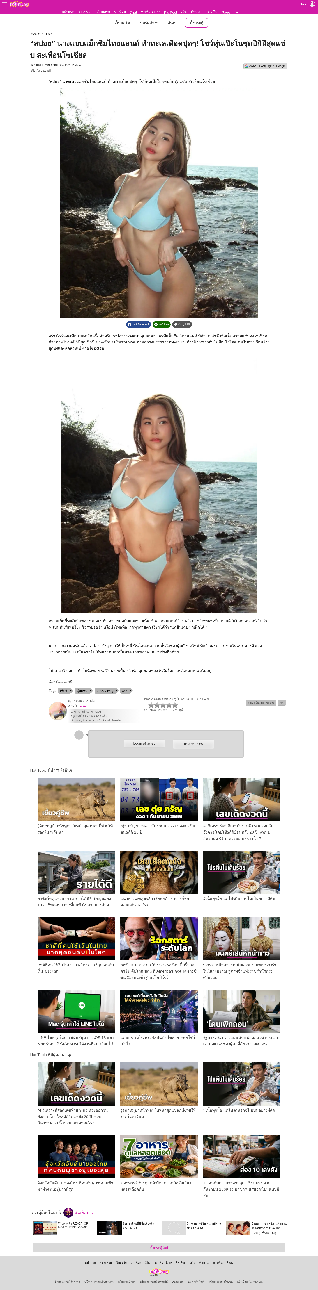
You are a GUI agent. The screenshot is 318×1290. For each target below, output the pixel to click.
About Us (177, 1281)
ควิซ (183, 12)
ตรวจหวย (85, 12)
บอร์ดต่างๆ (149, 23)
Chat (133, 12)
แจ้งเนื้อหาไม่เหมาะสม (250, 1281)
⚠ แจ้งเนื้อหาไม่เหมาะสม (261, 703)
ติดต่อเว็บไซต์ (196, 1281)
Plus (47, 34)
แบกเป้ (47, 70)
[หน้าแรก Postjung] (19, 4)
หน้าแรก (68, 12)
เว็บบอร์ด (103, 12)
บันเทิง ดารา (84, 1212)
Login (144, 743)
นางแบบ (69, 81)
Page (226, 12)
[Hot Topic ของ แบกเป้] (58, 719)
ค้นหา (172, 23)
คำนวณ (196, 12)
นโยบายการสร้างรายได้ (154, 1281)
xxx (124, 691)
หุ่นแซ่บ (82, 691)
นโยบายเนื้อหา (126, 1281)
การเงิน (212, 12)
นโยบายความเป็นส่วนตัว (99, 1281)
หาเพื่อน (120, 12)
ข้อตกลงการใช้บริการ (67, 1281)
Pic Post (170, 12)
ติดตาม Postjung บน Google (267, 66)
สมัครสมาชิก (193, 744)
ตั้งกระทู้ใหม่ (159, 1248)
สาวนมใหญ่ (104, 691)
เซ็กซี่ (64, 691)
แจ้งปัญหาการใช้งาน (221, 1281)
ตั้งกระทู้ (196, 23)
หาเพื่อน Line (151, 12)
